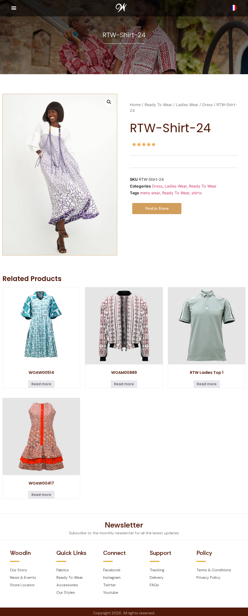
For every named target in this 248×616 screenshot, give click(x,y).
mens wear (150, 192)
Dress (207, 104)
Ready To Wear (158, 104)
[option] (234, 8)
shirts (197, 192)
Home (135, 104)
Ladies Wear (187, 104)
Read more (41, 384)
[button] (14, 8)
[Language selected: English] (234, 7)
